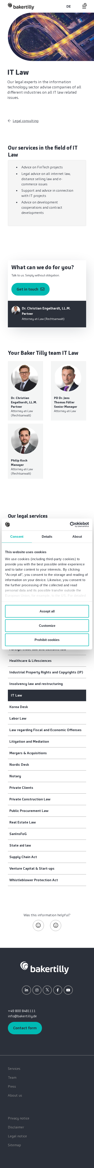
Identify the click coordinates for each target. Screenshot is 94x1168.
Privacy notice (18, 1118)
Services (14, 1068)
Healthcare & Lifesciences (30, 660)
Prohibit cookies (47, 640)
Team (12, 1077)
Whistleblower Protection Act (33, 880)
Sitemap (14, 1145)
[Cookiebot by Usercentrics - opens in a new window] (70, 524)
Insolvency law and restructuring (36, 683)
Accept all (47, 611)
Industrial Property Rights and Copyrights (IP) (46, 672)
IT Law (16, 695)
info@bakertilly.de (22, 1016)
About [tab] (77, 536)
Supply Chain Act (23, 857)
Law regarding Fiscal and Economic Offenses (45, 730)
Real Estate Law (22, 822)
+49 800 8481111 (22, 1011)
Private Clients (21, 787)
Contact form (25, 1028)
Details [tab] (47, 536)
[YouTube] (68, 990)
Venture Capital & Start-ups (31, 868)
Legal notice (17, 1136)
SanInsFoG (18, 834)
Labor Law (17, 718)
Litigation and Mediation (29, 741)
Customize (47, 625)
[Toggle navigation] (82, 6)
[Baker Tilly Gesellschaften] (44, 967)
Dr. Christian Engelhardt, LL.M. (46, 308)
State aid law (20, 845)
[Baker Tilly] (21, 6)
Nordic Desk (19, 764)
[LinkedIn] (26, 990)
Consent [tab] (16, 536)
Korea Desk (18, 707)
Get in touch (27, 289)
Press (12, 1086)
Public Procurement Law (29, 810)
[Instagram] (37, 990)
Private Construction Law (29, 799)
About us (15, 1095)
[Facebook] (57, 990)
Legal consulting (25, 120)
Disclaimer (16, 1127)
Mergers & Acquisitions (28, 753)
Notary (15, 776)
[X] (47, 990)
